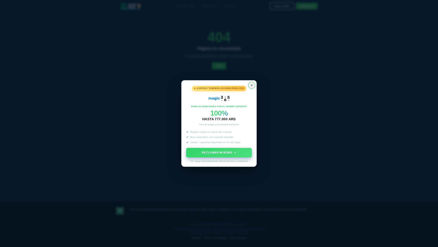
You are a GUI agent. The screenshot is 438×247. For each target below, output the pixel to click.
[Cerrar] (252, 85)
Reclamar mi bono (217, 152)
